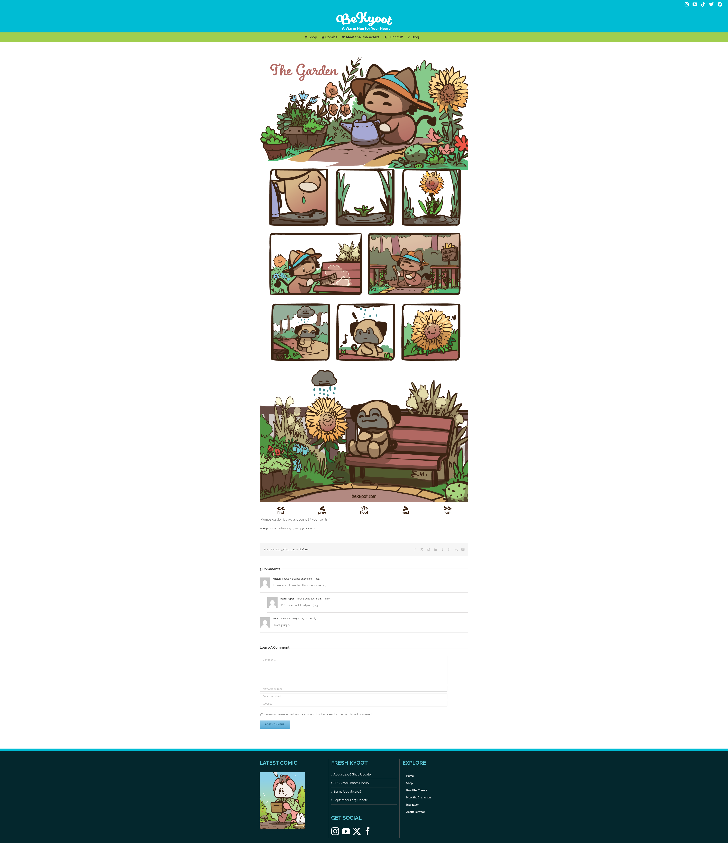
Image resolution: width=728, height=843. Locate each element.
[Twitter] (357, 831)
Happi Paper (269, 528)
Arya (275, 618)
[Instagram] (335, 831)
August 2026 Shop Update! (352, 774)
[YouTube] (346, 831)
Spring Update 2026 (347, 791)
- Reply (316, 578)
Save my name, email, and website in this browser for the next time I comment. (318, 714)
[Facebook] (368, 831)
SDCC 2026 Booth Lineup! (351, 783)
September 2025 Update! (351, 800)
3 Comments (308, 528)
